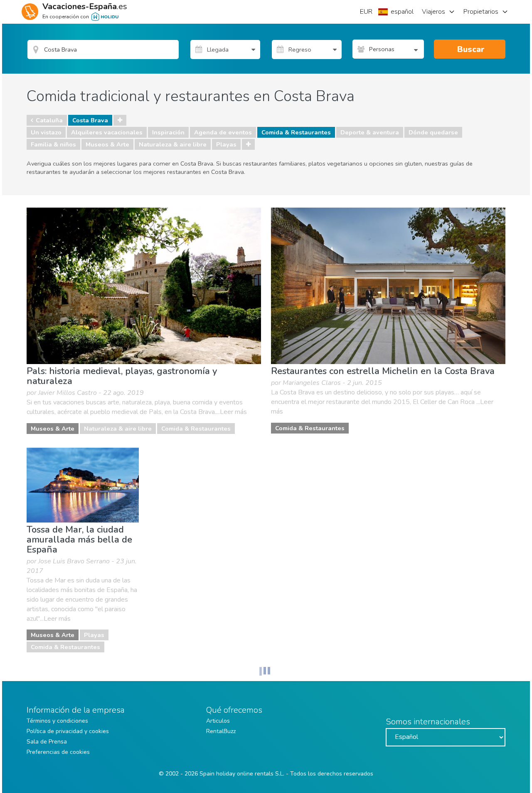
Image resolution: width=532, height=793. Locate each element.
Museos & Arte (107, 144)
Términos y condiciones (57, 721)
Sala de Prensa (47, 742)
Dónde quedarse (433, 132)
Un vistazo (46, 132)
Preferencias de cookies (58, 752)
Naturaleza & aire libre (173, 144)
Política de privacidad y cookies (68, 731)
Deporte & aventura (369, 132)
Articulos (218, 721)
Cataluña (49, 120)
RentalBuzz (221, 731)
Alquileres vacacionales (107, 132)
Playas (226, 144)
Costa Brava (90, 120)
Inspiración (168, 132)
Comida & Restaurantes (296, 132)
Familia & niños (53, 144)
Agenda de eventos (223, 132)
